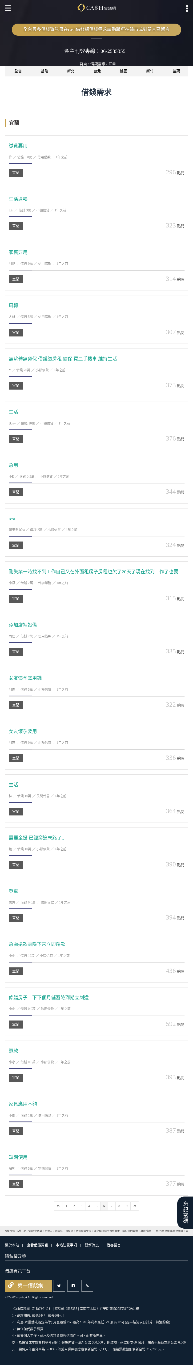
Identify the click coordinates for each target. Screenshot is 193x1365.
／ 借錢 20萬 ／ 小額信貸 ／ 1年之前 (37, 370)
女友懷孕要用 (23, 731)
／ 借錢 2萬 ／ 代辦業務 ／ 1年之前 (38, 583)
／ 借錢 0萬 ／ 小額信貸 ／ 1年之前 (38, 742)
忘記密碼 (185, 1212)
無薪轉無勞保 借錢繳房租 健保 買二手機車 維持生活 (63, 358)
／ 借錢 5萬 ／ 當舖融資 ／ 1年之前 (38, 1168)
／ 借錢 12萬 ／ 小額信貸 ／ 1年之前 (39, 956)
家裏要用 (18, 252)
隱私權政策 (15, 1256)
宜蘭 (15, 173)
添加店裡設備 (23, 625)
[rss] (87, 1286)
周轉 (13, 305)
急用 (13, 465)
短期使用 (18, 1157)
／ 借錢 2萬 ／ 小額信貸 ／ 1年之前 (43, 530)
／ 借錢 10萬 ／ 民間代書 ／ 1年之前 (37, 796)
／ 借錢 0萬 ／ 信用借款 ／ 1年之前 (38, 263)
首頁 (83, 64)
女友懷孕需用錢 (25, 678)
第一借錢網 (29, 1285)
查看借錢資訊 (37, 1245)
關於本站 (12, 1245)
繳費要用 (18, 145)
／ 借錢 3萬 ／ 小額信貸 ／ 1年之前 (37, 210)
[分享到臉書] (73, 1286)
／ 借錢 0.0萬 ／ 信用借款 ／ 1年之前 (38, 157)
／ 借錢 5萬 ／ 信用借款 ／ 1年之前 (38, 317)
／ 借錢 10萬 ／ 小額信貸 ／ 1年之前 (39, 423)
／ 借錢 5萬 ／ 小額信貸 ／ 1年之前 (38, 689)
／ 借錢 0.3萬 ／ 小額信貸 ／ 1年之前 (39, 476)
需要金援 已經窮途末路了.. (36, 837)
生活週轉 (18, 199)
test (12, 518)
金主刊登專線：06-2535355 (94, 51)
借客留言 (114, 1245)
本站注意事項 (66, 1245)
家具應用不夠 (23, 1104)
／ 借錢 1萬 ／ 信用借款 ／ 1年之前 (38, 1115)
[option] (18, 71)
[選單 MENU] (187, 8)
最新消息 (92, 1245)
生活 (13, 412)
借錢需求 (97, 64)
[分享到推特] (59, 1286)
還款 (13, 1051)
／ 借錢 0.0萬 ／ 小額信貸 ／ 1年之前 (40, 1062)
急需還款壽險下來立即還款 (37, 944)
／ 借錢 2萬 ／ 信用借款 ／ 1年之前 (38, 636)
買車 (13, 891)
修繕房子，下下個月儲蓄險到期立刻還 (49, 997)
